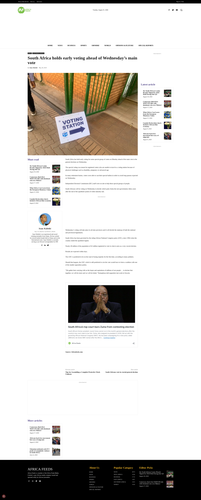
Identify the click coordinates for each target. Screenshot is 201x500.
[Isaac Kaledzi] (45, 219)
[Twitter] (173, 10)
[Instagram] (32, 481)
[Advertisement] (100, 28)
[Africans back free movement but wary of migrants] (56, 441)
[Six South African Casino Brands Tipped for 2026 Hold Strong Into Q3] (56, 169)
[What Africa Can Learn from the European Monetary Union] (56, 191)
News (29, 53)
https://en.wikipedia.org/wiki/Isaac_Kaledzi (45, 231)
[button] (181, 10)
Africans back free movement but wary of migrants (40, 439)
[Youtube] (176, 10)
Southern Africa (38, 53)
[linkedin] (45, 245)
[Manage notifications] (3, 496)
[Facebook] (169, 10)
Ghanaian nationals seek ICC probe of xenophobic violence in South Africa (40, 450)
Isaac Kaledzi (33, 68)
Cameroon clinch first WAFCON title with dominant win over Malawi (40, 178)
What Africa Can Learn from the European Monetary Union (40, 189)
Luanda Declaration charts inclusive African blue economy (40, 200)
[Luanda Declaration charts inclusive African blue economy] (56, 202)
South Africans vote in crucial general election (121, 372)
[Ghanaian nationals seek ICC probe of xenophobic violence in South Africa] (56, 452)
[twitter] (48, 245)
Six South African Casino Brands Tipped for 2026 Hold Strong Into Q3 (40, 167)
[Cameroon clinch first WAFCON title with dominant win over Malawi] (56, 180)
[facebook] (42, 245)
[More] (135, 68)
